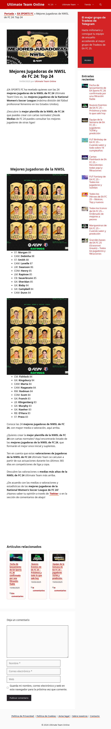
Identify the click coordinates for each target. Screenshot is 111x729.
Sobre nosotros (79, 716)
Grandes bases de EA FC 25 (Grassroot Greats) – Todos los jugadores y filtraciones (97, 246)
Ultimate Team (69, 4)
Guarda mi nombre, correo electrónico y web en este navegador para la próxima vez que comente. (38, 687)
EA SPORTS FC (25, 13)
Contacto (94, 716)
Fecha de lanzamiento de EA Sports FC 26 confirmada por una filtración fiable (16, 574)
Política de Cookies (46, 716)
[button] (100, 4)
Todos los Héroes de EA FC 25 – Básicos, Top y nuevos (98, 198)
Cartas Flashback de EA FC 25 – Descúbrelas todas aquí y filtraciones (98, 163)
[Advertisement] (37, 147)
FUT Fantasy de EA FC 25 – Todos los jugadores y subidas (97, 182)
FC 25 (50, 4)
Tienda (87, 4)
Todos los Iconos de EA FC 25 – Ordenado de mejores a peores (98, 214)
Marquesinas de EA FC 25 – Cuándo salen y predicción (98, 229)
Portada (9, 13)
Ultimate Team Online (25, 4)
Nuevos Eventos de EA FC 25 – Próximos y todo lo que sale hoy (36, 571)
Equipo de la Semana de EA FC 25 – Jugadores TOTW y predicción (58, 571)
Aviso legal (64, 716)
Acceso (87, 60)
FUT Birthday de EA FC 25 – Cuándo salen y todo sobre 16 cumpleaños (97, 145)
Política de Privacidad (23, 716)
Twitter (54, 493)
